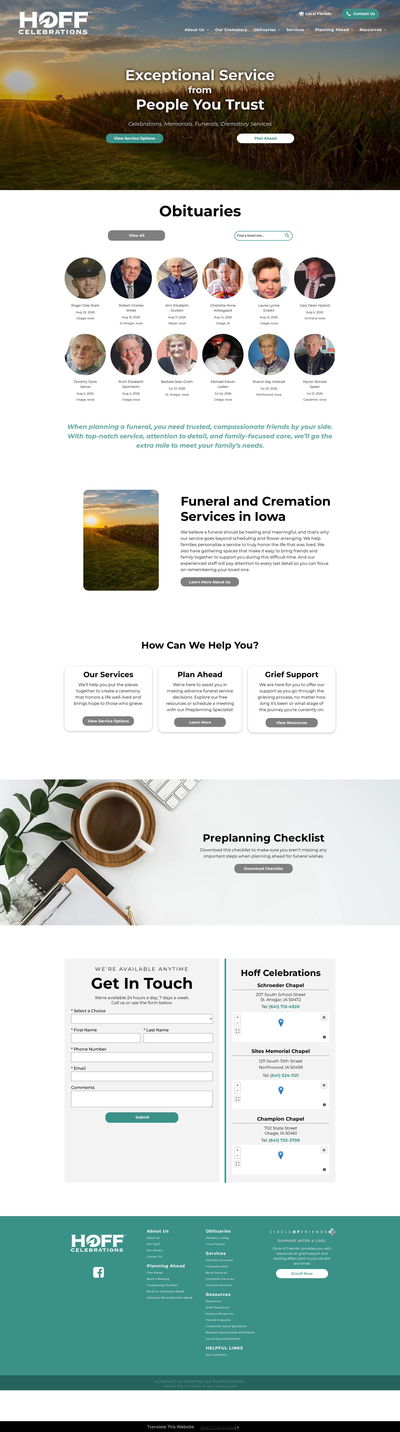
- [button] (237, 1023)
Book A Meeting (158, 1279)
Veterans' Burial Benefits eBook (170, 1297)
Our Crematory (216, 1355)
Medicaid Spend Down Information (230, 1332)
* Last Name (156, 1029)
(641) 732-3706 (284, 1140)
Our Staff (153, 1244)
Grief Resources (217, 1307)
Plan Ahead (155, 1272)
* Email (78, 1068)
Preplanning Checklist (162, 1285)
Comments (83, 1087)
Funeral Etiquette (218, 1320)
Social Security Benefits (223, 1339)
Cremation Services (220, 1279)
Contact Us (154, 1256)
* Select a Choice (88, 1010)
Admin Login (226, 1386)
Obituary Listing (217, 1238)
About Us (153, 1238)
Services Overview (219, 1260)
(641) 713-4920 (284, 1006)
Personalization (217, 1266)
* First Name (84, 1029)
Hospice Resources (220, 1313)
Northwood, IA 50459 (281, 1067)
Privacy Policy (176, 1386)
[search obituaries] (288, 235)
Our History (155, 1250)
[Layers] (324, 1017)
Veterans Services (219, 1285)
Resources (213, 1301)
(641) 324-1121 (284, 1075)
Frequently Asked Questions (226, 1326)
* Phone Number (88, 1049)
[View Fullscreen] (237, 1031)
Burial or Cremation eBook (166, 1291)
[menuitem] (196, 30)
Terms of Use (202, 1386)
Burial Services (217, 1272)
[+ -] (280, 1027)
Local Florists (215, 1244)
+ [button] (237, 1017)
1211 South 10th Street (280, 1061)
